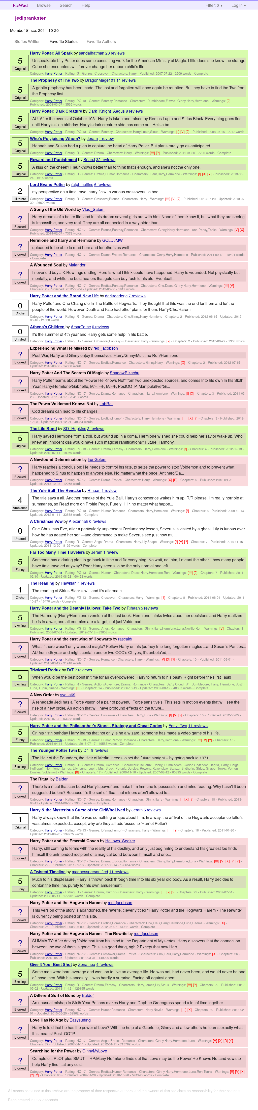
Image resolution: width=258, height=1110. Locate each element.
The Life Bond (43, 429)
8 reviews (134, 111)
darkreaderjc (116, 296)
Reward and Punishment (53, 160)
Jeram (92, 138)
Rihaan (94, 490)
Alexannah (78, 521)
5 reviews (149, 608)
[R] (175, 479)
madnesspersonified (90, 871)
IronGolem (97, 459)
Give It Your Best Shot (51, 964)
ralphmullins (82, 184)
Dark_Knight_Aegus (106, 111)
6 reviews (102, 184)
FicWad (20, 5)
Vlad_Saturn (93, 209)
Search (66, 5)
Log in (237, 5)
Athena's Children (47, 327)
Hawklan (69, 583)
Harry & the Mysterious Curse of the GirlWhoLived (77, 810)
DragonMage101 (100, 80)
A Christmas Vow (46, 521)
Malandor (77, 265)
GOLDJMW (112, 240)
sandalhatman (91, 53)
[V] (183, 131)
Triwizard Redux (45, 670)
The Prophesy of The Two (54, 80)
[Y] (210, 173)
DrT (70, 670)
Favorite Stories (64, 41)
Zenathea (86, 964)
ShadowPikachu (124, 373)
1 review (106, 138)
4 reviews (86, 583)
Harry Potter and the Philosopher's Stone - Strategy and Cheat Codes (96, 726)
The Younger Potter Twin (53, 750)
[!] (178, 131)
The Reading (42, 583)
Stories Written (27, 41)
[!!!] (153, 152)
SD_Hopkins (74, 428)
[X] (204, 173)
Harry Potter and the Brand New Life (64, 296)
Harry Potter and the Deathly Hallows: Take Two (75, 608)
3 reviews (95, 428)
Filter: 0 (212, 5)
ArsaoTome (81, 327)
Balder (62, 779)
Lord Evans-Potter (47, 184)
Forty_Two (178, 725)
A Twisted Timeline (48, 872)
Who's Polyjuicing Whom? (55, 138)
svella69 (67, 695)
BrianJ (89, 159)
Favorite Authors (101, 41)
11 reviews (126, 80)
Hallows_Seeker (120, 841)
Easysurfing (80, 1020)
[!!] (78, 687)
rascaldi (125, 639)
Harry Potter (53, 73)
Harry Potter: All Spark (51, 53)
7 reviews (137, 296)
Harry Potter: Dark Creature (56, 111)
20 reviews (115, 53)
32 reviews (105, 159)
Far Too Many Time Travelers (57, 552)
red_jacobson (105, 348)
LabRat (106, 403)
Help (86, 5)
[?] (229, 100)
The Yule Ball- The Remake (55, 490)
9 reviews (99, 750)
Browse (44, 5)
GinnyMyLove (94, 1051)
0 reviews (100, 327)
